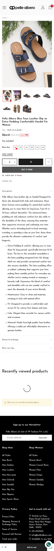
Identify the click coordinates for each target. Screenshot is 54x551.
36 (5, 547)
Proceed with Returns (11, 534)
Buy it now (27, 170)
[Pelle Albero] (24, 7)
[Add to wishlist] (48, 162)
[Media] (47, 25)
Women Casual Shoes (39, 465)
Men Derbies (8, 465)
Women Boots (35, 460)
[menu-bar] (5, 7)
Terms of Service (9, 529)
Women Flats (35, 470)
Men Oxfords (8, 480)
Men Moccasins (9, 475)
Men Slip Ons (8, 490)
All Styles (6, 455)
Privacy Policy (8, 517)
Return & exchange (10, 340)
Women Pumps (35, 475)
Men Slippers (8, 494)
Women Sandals (36, 480)
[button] (4, 53)
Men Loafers (8, 470)
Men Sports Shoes (10, 499)
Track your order (9, 539)
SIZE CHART (7, 154)
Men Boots (7, 460)
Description (7, 191)
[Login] (43, 7)
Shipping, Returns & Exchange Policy (11, 523)
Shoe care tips (8, 348)
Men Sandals (8, 485)
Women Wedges (36, 485)
